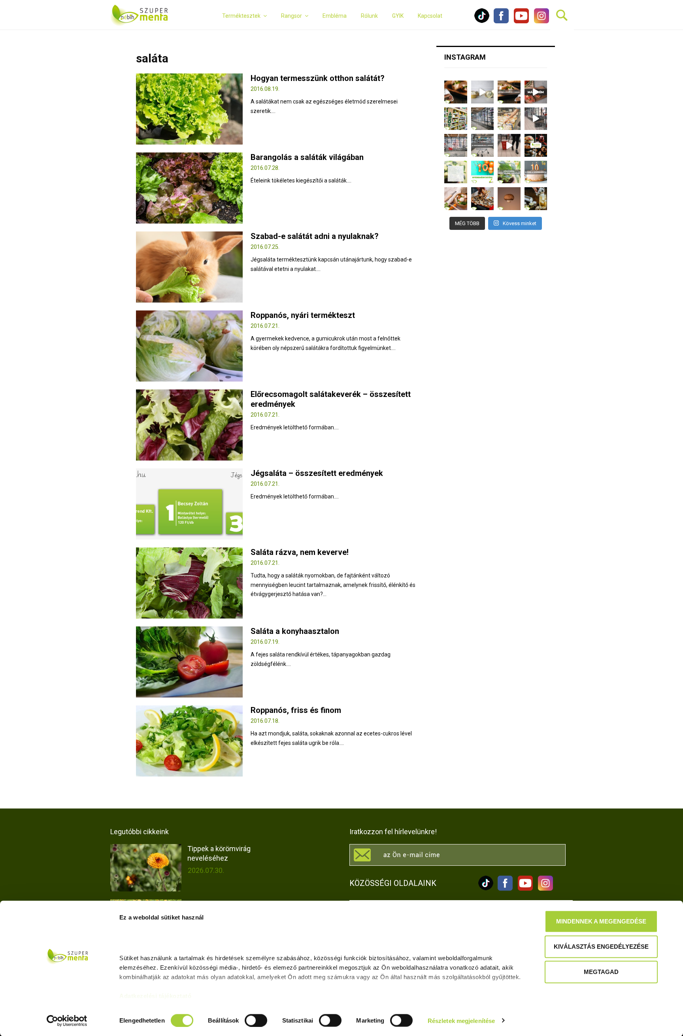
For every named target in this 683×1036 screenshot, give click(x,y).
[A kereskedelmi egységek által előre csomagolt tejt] (509, 118)
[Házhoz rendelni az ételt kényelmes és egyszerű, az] (482, 198)
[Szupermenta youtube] (519, 21)
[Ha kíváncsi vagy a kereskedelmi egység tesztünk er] (536, 118)
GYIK (398, 16)
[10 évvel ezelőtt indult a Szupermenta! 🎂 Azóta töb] (509, 172)
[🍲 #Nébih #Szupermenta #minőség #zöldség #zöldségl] (455, 198)
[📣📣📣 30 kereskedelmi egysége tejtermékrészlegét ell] (482, 145)
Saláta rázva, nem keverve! (300, 552)
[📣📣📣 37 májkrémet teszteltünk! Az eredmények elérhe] (509, 92)
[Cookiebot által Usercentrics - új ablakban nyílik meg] (67, 1021)
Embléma (335, 16)
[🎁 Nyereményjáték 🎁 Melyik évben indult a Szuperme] (482, 172)
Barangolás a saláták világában (307, 157)
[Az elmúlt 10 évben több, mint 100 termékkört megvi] (536, 145)
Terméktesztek (241, 16)
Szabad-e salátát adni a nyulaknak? (315, 236)
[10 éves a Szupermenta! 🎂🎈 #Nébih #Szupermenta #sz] (536, 172)
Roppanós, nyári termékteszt (303, 315)
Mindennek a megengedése (601, 921)
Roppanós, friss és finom (296, 710)
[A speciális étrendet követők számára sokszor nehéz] (455, 118)
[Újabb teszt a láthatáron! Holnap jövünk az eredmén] (536, 92)
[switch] (256, 1020)
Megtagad (601, 971)
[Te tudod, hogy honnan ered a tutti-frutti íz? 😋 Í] (536, 198)
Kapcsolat (430, 16)
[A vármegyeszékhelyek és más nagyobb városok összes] (455, 145)
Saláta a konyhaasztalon (295, 631)
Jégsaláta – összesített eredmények (317, 473)
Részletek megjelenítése (461, 1020)
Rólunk (369, 16)
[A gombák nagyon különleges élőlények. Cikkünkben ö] (509, 198)
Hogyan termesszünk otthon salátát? (318, 78)
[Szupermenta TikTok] (482, 21)
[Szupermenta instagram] (539, 21)
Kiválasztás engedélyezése (601, 946)
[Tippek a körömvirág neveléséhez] (145, 867)
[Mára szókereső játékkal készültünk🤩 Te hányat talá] (455, 172)
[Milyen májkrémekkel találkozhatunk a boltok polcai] (455, 92)
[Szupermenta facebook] (501, 21)
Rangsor (291, 16)
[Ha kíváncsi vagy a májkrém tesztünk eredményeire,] (482, 92)
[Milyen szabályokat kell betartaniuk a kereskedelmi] (482, 118)
